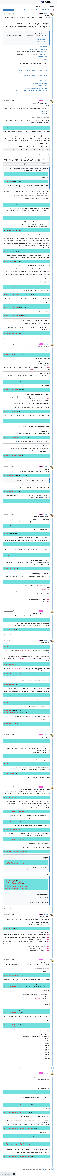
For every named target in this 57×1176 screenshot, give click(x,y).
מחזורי (44, 35)
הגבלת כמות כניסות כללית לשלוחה (38, 83)
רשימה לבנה (44, 51)
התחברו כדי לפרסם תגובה (8, 9)
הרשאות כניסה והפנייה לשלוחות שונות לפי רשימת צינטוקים (32, 78)
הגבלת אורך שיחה (42, 85)
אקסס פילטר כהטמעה (41, 80)
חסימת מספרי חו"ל (42, 56)
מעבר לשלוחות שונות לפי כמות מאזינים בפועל (36, 88)
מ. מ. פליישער (47, 13)
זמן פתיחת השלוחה (41, 39)
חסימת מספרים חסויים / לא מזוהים (38, 49)
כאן (26, 21)
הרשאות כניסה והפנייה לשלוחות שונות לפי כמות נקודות (33, 75)
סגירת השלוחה (41, 113)
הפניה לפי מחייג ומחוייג (41, 68)
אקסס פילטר (38, 505)
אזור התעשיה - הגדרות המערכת (43, 10)
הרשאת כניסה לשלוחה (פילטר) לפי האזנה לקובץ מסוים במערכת (31, 90)
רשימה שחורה (43, 54)
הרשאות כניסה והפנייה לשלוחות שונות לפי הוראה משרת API (32, 73)
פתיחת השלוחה (41, 111)
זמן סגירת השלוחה (41, 41)
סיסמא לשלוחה (43, 46)
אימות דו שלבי (43, 59)
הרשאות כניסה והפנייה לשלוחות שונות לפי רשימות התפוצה (32, 70)
